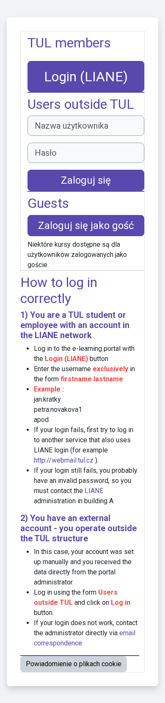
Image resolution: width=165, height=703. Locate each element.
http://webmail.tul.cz (64, 460)
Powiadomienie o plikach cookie (73, 664)
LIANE (46, 335)
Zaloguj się (86, 180)
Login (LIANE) (86, 77)
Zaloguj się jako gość (86, 226)
